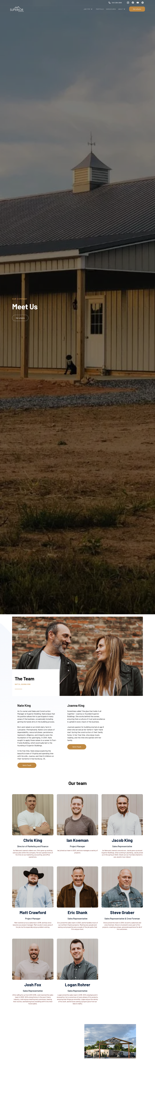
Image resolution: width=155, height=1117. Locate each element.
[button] (88, 9)
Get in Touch (27, 765)
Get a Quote (137, 9)
